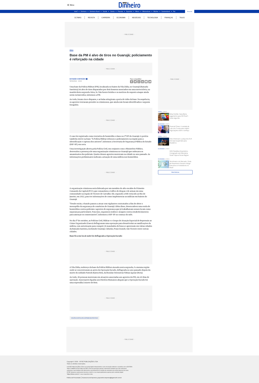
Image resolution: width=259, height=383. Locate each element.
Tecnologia (152, 17)
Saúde (105, 11)
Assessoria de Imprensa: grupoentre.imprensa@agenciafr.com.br (102, 377)
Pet (174, 11)
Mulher (155, 11)
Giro (71, 50)
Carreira (105, 17)
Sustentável (165, 11)
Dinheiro (84, 11)
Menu (137, 11)
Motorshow (146, 11)
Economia (121, 17)
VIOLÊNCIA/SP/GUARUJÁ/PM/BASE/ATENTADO (84, 318)
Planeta (120, 11)
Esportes (129, 11)
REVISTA (91, 17)
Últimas (77, 17)
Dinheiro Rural (95, 11)
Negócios (136, 17)
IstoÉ (76, 11)
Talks (182, 17)
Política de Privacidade (74, 377)
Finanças (169, 17)
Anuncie (189, 11)
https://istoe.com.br (73, 374)
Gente (112, 11)
